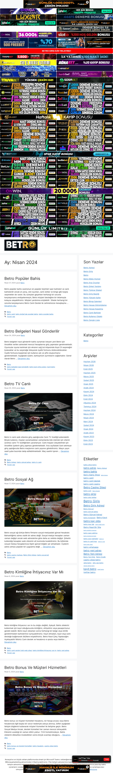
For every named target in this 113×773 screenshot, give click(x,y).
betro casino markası (15, 555)
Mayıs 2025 (89, 376)
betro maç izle (89, 524)
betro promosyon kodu (90, 536)
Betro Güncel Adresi (93, 514)
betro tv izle (101, 541)
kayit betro (51, 367)
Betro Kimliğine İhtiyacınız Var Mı (33, 572)
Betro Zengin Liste (92, 320)
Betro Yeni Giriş (89, 557)
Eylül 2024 (88, 399)
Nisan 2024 (89, 418)
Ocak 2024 (88, 429)
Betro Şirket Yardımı (92, 286)
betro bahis (90, 471)
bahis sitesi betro (90, 465)
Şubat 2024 (89, 425)
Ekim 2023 (88, 440)
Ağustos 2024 (90, 403)
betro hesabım (38, 746)
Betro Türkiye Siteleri (93, 290)
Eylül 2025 (88, 369)
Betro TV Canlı (17, 383)
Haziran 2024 (90, 410)
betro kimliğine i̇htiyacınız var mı (44, 650)
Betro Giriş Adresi (29, 555)
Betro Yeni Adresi (93, 554)
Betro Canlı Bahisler (92, 313)
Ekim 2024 (88, 395)
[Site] (28, 86)
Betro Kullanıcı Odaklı (93, 316)
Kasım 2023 (89, 436)
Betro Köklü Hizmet (92, 279)
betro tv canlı (36, 462)
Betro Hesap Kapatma (93, 309)
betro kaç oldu (92, 521)
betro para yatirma (90, 533)
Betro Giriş (88, 271)
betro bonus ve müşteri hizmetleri (19, 746)
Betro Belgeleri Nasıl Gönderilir (31, 331)
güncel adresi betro (89, 566)
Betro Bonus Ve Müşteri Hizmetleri (35, 667)
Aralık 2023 (89, 433)
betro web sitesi (88, 544)
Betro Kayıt (102, 517)
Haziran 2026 (90, 361)
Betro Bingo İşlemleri (93, 301)
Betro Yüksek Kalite (92, 298)
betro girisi (90, 494)
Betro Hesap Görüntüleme (95, 305)
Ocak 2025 (88, 384)
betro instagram (90, 518)
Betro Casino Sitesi (95, 487)
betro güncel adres (24, 462)
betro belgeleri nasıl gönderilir (17, 367)
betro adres (90, 468)
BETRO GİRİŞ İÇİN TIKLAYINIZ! (56, 51)
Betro (9, 312)
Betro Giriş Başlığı (91, 294)
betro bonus (104, 475)
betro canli (11, 314)
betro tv (101, 539)
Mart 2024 (88, 421)
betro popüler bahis (46, 314)
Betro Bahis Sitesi (92, 475)
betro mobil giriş (100, 524)
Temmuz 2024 (90, 406)
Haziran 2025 (89, 373)
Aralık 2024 (89, 388)
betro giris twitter (90, 497)
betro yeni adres (63, 650)
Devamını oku (10, 306)
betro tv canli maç (90, 541)
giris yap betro (98, 563)
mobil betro (100, 569)
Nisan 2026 (89, 365)
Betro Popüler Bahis (22, 278)
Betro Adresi (11, 462)
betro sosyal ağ (43, 555)
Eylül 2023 (88, 444)
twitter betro (89, 572)
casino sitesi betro (51, 746)
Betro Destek (96, 491)
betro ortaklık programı (90, 530)
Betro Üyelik (101, 557)
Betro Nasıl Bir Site (92, 527)
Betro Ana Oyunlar (92, 283)
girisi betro (87, 563)
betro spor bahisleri (91, 539)
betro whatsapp (91, 547)
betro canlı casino (92, 484)
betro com (87, 491)
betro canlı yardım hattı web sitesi (19, 650)
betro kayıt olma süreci (37, 367)
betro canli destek (92, 481)
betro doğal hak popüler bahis (27, 314)
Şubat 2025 (89, 380)
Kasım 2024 (89, 391)
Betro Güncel (89, 509)
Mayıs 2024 (89, 414)
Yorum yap (11, 316)
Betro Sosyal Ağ (18, 479)
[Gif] (56, 117)
